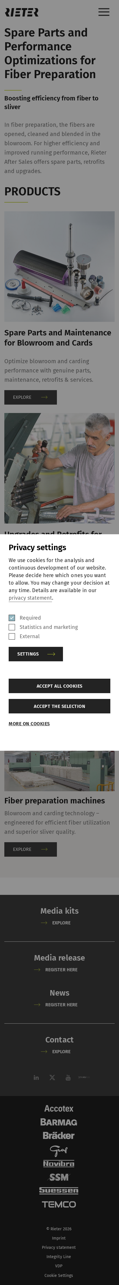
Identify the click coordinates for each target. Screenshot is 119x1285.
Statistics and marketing (49, 627)
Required (30, 618)
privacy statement (30, 598)
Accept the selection (59, 706)
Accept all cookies (60, 686)
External (30, 636)
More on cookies (29, 723)
